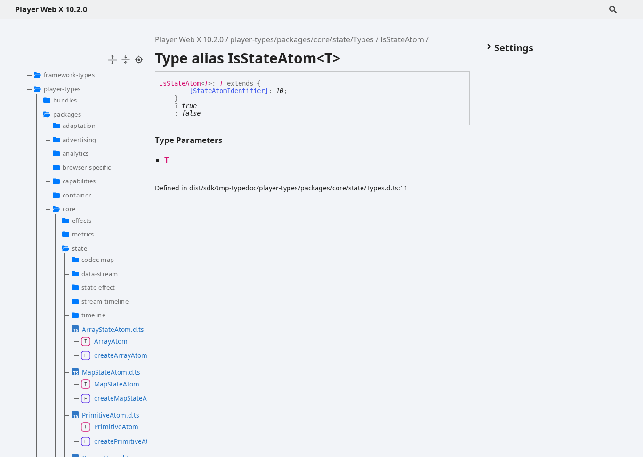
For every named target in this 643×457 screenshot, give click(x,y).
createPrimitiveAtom (116, 441)
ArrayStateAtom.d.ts (110, 329)
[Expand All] (112, 59)
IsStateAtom (402, 39)
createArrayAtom (116, 355)
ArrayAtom (111, 341)
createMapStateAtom (116, 398)
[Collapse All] (125, 59)
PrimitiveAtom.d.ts (110, 414)
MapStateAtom (116, 383)
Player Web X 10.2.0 (51, 9)
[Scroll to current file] (139, 59)
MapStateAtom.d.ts (110, 372)
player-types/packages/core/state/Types (302, 39)
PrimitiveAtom (116, 426)
